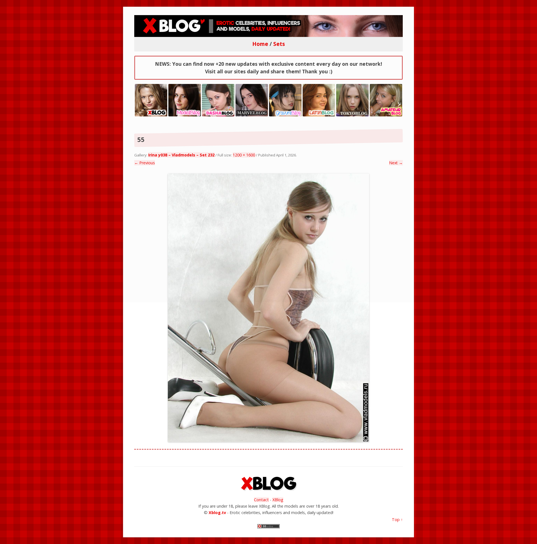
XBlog (277, 499)
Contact (261, 499)
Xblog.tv (217, 512)
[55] (268, 307)
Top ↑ (397, 519)
